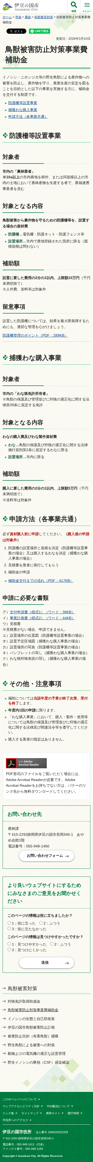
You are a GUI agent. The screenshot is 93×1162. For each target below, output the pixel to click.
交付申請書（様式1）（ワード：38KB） (42, 612)
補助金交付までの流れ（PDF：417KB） (40, 581)
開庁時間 (73, 1113)
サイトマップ (29, 1113)
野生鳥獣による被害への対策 (31, 1045)
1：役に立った (24, 923)
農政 (28, 17)
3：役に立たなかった (29, 929)
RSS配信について (58, 1106)
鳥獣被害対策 (43, 17)
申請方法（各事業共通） (28, 116)
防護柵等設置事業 (22, 103)
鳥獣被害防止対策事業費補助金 (33, 1010)
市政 (18, 17)
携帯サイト (53, 1113)
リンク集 (8, 1113)
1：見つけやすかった (29, 944)
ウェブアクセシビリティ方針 (21, 1106)
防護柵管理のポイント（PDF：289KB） (35, 335)
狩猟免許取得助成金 (24, 1001)
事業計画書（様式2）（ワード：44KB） (42, 618)
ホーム (7, 17)
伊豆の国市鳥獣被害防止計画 (31, 1027)
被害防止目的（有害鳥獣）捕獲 (33, 1036)
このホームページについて (20, 1099)
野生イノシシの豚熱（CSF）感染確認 (38, 1062)
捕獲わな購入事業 (22, 110)
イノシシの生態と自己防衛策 (31, 1019)
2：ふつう (52, 923)
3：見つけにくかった (29, 950)
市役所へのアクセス (15, 1120)
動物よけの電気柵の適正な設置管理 (37, 1053)
